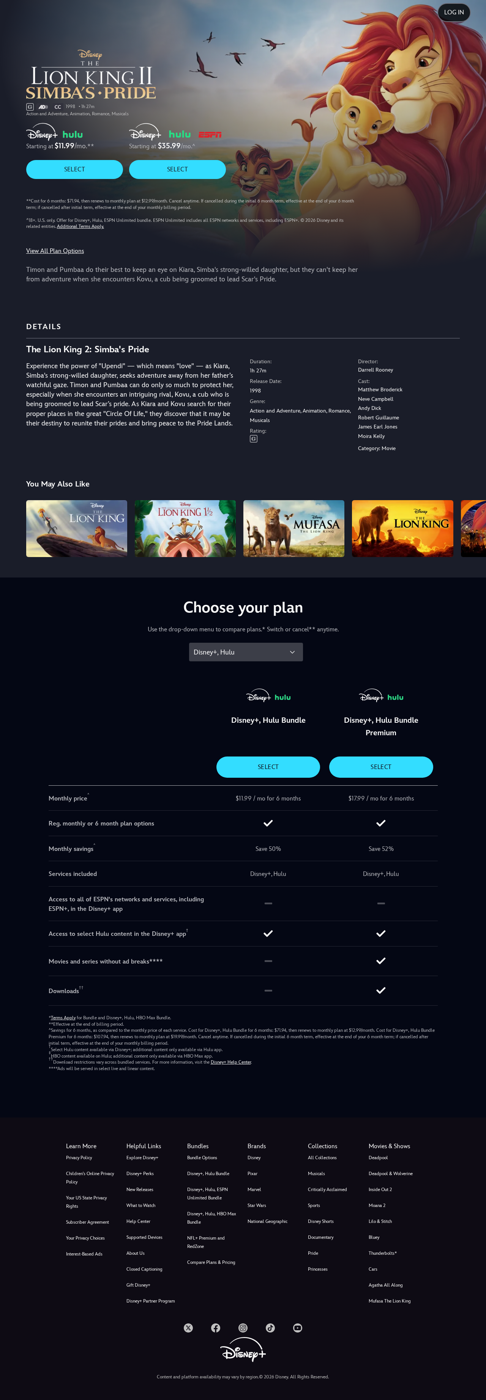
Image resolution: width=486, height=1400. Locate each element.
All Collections (322, 1157)
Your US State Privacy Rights (86, 1202)
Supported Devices (144, 1237)
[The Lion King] (402, 528)
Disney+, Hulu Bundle (208, 1173)
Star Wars (257, 1205)
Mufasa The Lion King (390, 1301)
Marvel (254, 1189)
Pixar (252, 1173)
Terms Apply (63, 1017)
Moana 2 (377, 1205)
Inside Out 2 (380, 1189)
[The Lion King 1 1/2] (185, 528)
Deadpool (378, 1157)
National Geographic (267, 1221)
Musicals (316, 1173)
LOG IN (454, 12)
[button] (152, 1146)
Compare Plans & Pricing (211, 1262)
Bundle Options (202, 1157)
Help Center (138, 1221)
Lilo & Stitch (380, 1221)
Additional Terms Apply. (80, 226)
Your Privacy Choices (85, 1238)
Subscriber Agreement (87, 1222)
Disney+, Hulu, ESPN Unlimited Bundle (207, 1194)
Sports (314, 1205)
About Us (135, 1253)
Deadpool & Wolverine (391, 1173)
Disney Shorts (321, 1221)
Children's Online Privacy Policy (90, 1178)
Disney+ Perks (140, 1173)
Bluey (374, 1237)
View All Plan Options (55, 250)
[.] (188, 1328)
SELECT (74, 169)
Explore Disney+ (142, 1157)
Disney (254, 1157)
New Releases (139, 1189)
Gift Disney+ (138, 1285)
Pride (313, 1253)
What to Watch (140, 1205)
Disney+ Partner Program (150, 1301)
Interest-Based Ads (84, 1254)
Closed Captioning (144, 1269)
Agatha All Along (386, 1285)
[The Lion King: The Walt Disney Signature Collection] (76, 528)
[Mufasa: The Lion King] (293, 528)
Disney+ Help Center (231, 1062)
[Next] (471, 527)
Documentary (320, 1237)
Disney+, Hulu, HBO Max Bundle (211, 1218)
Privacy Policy (79, 1157)
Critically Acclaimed (327, 1189)
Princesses (318, 1269)
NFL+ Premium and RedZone (206, 1242)
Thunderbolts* (383, 1253)
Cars (373, 1269)
